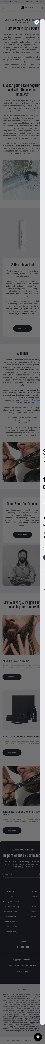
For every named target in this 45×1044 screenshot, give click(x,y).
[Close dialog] (37, 22)
